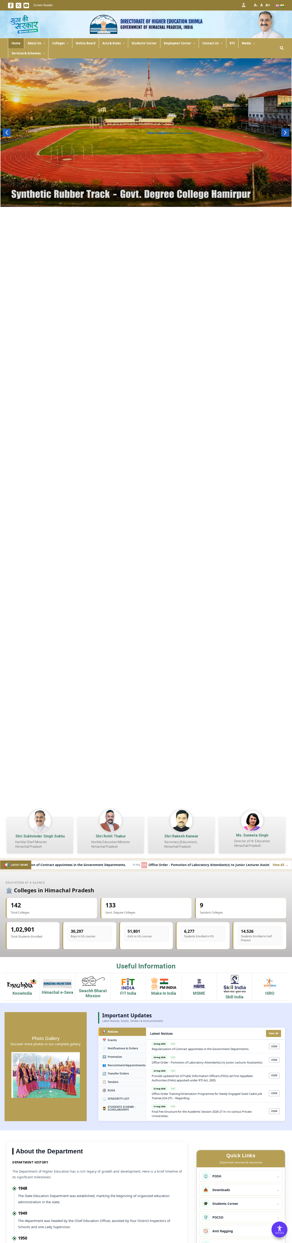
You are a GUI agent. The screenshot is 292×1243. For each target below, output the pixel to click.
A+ (268, 5)
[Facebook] (10, 5)
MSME (199, 993)
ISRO (269, 993)
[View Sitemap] (243, 5)
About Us (34, 43)
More (146, 203)
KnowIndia (22, 993)
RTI (232, 43)
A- (256, 5)
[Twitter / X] (18, 5)
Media (246, 43)
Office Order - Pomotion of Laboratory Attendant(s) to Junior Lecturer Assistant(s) (179, 865)
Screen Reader (43, 5)
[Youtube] (26, 5)
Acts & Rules (111, 43)
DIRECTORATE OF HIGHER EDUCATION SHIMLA (161, 21)
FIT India (128, 993)
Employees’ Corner (177, 43)
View (274, 1046)
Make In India (163, 993)
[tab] (122, 1032)
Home (16, 43)
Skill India (234, 996)
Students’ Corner (144, 43)
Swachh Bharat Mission (93, 993)
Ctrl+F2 (279, 1233)
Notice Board (85, 43)
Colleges (58, 43)
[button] (43, 43)
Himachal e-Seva (57, 992)
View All (274, 1033)
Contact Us (210, 43)
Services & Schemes (26, 53)
